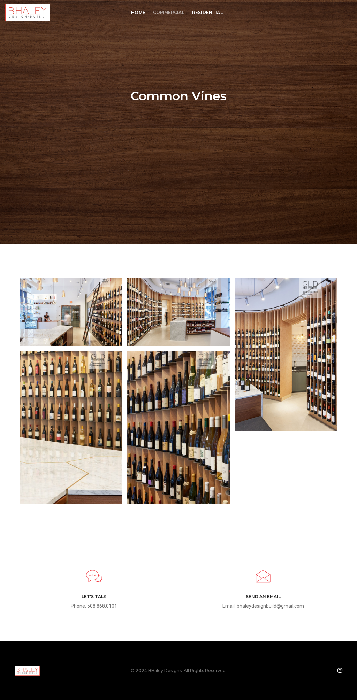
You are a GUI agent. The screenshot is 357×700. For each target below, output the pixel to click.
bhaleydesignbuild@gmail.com (270, 606)
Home (138, 12)
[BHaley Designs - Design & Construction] (27, 12)
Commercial (168, 12)
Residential (207, 12)
